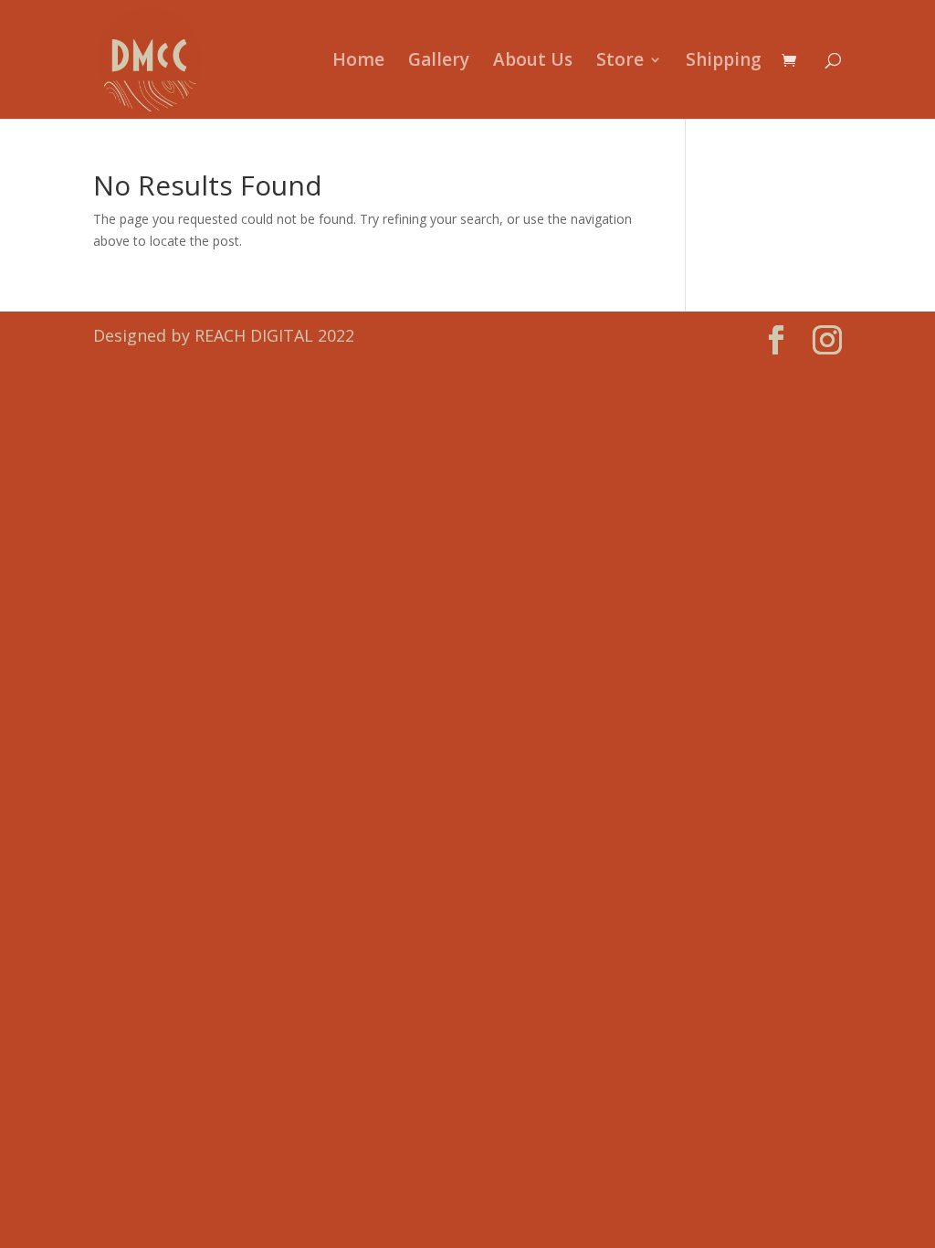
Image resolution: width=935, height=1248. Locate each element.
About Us (533, 62)
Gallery (438, 62)
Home (358, 62)
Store (620, 62)
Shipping (724, 62)
